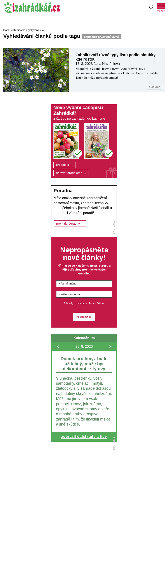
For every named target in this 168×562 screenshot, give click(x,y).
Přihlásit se (84, 317)
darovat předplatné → (71, 173)
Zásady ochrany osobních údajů (84, 303)
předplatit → (64, 164)
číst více (154, 87)
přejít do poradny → (70, 223)
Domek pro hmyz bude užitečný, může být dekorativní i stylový (84, 363)
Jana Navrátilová (107, 64)
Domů (6, 30)
